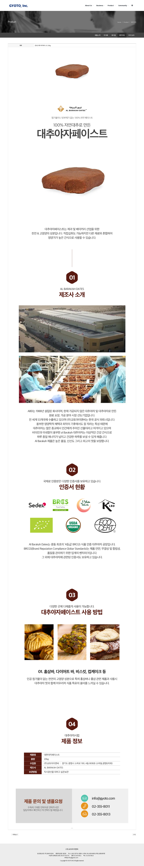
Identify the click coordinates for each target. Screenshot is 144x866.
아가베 (106, 35)
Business (99, 5)
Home (119, 22)
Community (122, 5)
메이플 (113, 35)
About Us (88, 5)
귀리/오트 (131, 35)
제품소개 (97, 35)
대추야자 (133, 22)
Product (111, 5)
